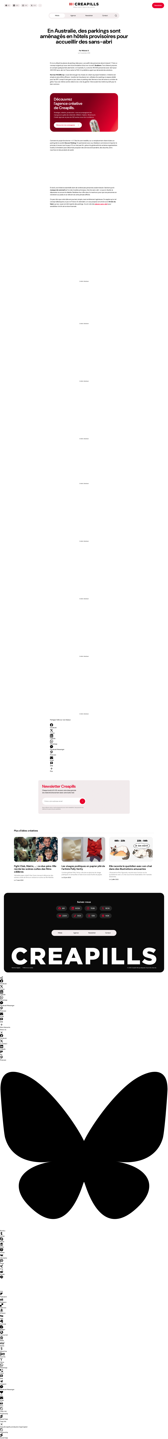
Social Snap (4, 1419)
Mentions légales (16, 968)
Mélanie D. (85, 51)
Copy (23, 1427)
